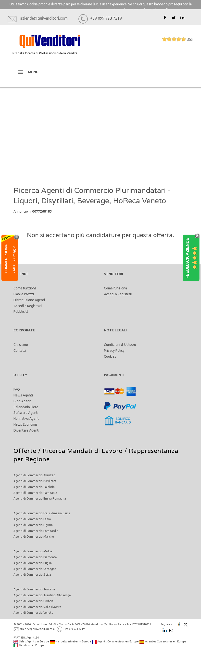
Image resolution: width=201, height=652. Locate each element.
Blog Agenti (22, 401)
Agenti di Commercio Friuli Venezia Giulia (41, 513)
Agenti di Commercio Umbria (33, 601)
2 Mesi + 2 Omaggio (14, 259)
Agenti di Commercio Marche (33, 536)
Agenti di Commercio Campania (35, 492)
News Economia (25, 424)
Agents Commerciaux (111, 641)
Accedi (18, 306)
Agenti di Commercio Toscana (34, 589)
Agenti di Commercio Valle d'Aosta (37, 607)
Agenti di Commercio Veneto (33, 612)
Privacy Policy (114, 351)
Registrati (34, 306)
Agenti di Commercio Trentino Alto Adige (42, 595)
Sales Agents (27, 641)
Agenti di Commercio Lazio (32, 519)
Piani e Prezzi (23, 294)
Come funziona (25, 288)
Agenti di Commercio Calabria (34, 487)
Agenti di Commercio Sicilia (32, 574)
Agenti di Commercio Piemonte (35, 557)
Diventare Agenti (26, 430)
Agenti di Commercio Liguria (33, 525)
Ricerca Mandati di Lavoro (83, 451)
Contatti (19, 351)
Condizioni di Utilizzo (120, 345)
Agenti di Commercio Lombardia (35, 530)
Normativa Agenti (26, 419)
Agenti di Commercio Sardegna (34, 568)
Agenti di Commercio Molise (32, 551)
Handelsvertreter (66, 641)
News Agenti (23, 395)
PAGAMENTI (114, 375)
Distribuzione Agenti (29, 300)
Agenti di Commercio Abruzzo (34, 475)
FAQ (16, 389)
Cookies (110, 356)
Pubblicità (20, 311)
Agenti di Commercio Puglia (32, 563)
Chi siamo (20, 345)
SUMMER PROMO (6, 258)
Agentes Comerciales (158, 641)
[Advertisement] (100, 136)
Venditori (24, 645)
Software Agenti (25, 413)
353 (189, 39)
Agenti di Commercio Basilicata (35, 481)
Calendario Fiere (25, 407)
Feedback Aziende (187, 258)
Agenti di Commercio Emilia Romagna (39, 498)
